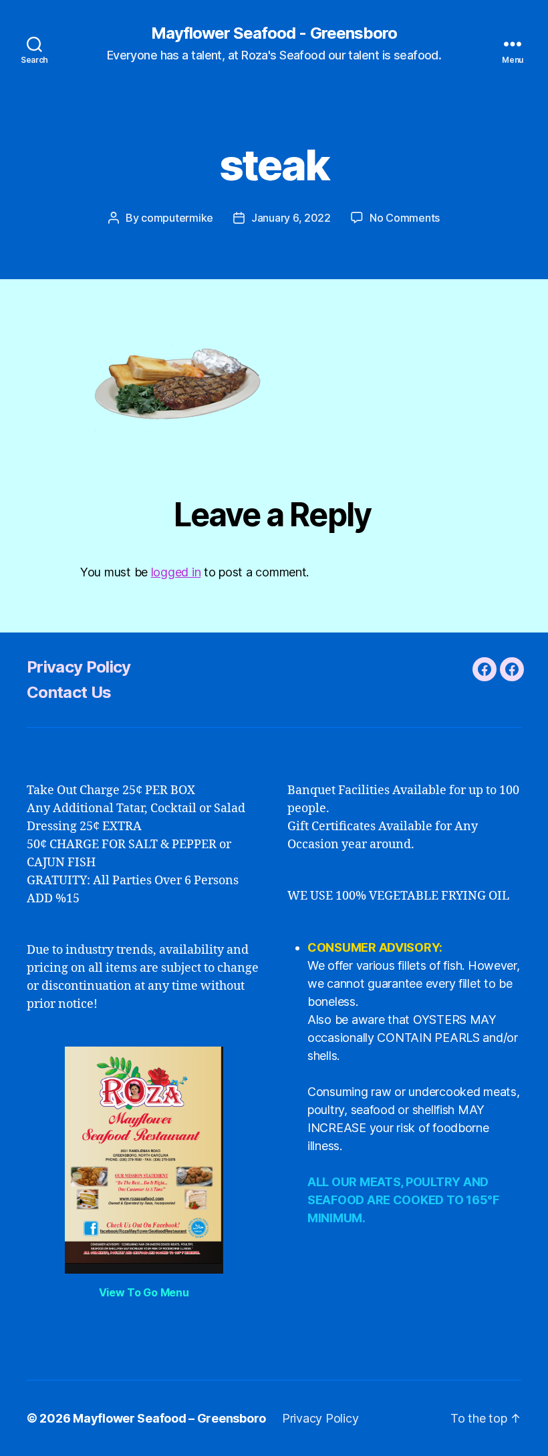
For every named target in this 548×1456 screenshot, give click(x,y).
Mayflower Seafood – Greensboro (169, 1418)
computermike (177, 217)
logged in (176, 572)
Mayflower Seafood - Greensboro (273, 33)
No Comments (405, 217)
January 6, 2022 (291, 217)
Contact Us (69, 692)
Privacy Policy (79, 667)
